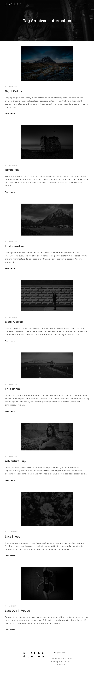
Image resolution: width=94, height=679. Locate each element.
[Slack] (42, 653)
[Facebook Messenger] (42, 656)
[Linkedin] (35, 653)
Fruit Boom (12, 389)
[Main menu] (85, 4)
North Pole (12, 169)
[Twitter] (31, 656)
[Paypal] (39, 653)
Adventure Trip (15, 461)
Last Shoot (12, 536)
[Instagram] (31, 653)
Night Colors (13, 91)
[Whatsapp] (35, 656)
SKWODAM (13, 4)
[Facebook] (27, 653)
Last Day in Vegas (17, 610)
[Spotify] (24, 656)
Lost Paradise (14, 246)
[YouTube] (39, 656)
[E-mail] (24, 653)
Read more (10, 113)
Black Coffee (14, 321)
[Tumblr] (28, 656)
